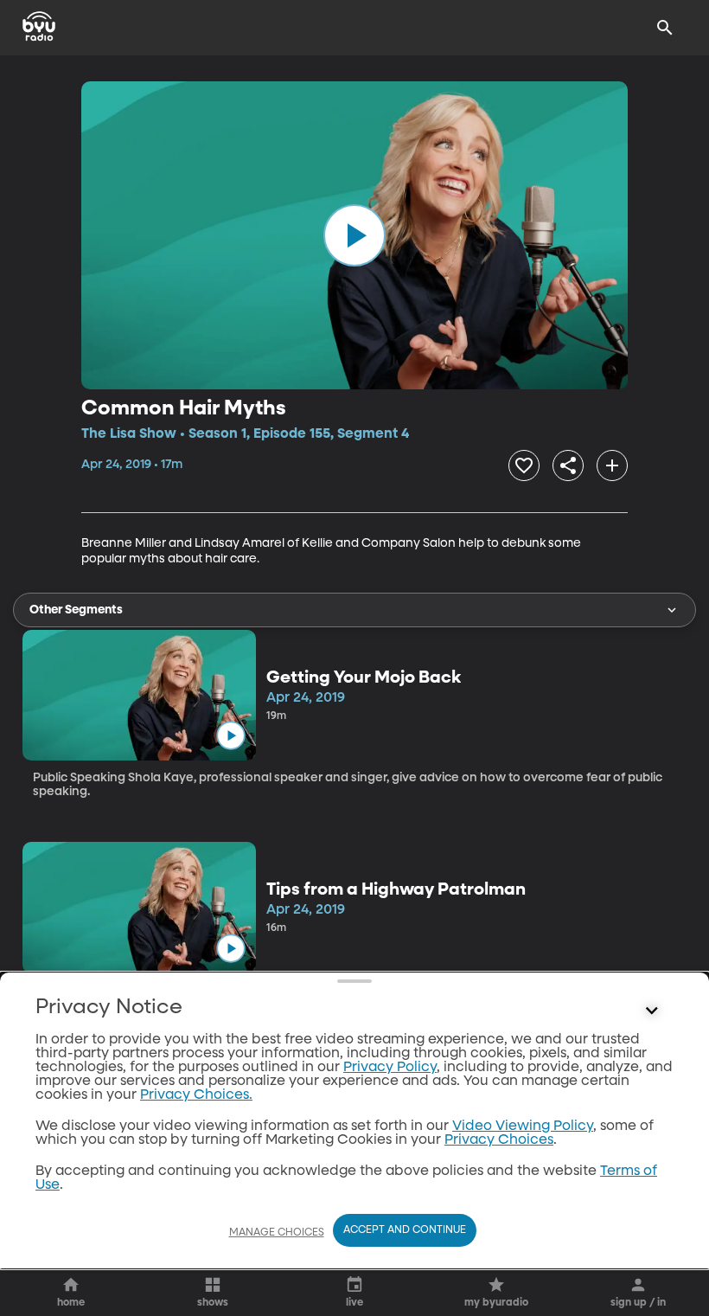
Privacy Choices (498, 1140)
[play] (354, 235)
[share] (568, 465)
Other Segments (76, 610)
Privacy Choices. (196, 1095)
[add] (612, 465)
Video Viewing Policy (522, 1126)
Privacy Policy (390, 1068)
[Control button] (652, 1011)
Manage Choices (276, 1233)
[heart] (524, 465)
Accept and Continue (404, 1230)
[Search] (665, 27)
